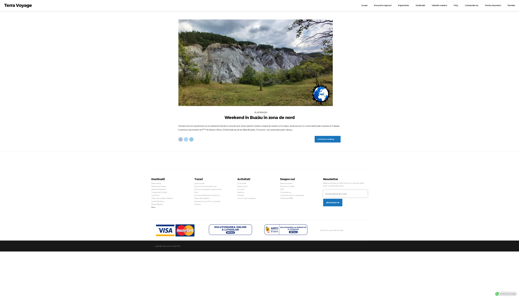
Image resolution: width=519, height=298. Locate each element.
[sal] (285, 229)
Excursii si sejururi (382, 5)
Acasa (364, 5)
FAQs (282, 189)
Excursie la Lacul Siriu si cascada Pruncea (207, 202)
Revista (511, 5)
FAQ (456, 5)
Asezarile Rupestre (158, 189)
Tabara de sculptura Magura (162, 198)
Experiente (403, 5)
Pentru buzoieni (493, 5)
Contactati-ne (471, 5)
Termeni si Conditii (287, 186)
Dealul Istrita (156, 183)
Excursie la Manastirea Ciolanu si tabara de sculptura (207, 196)
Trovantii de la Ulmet (159, 192)
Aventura (240, 192)
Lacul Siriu (155, 195)
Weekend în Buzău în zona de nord (259, 117)
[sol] (230, 229)
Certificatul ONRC (286, 198)
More (153, 207)
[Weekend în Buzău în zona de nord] (259, 62)
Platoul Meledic (157, 204)
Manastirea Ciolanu (158, 186)
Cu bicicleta (241, 183)
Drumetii (240, 195)
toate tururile (199, 183)
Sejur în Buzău (260, 112)
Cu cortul (240, 189)
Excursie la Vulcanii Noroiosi (205, 186)
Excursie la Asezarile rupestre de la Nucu (208, 190)
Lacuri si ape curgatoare (246, 198)
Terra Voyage (18, 5)
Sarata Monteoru (157, 201)
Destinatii (420, 5)
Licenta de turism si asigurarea (292, 195)
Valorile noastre (439, 5)
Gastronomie (242, 186)
